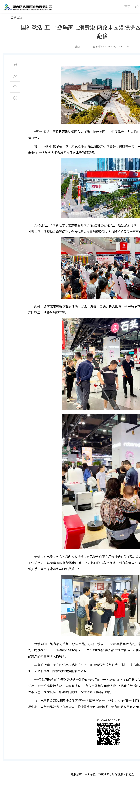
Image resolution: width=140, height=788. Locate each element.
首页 (127, 6)
